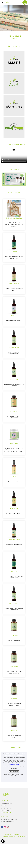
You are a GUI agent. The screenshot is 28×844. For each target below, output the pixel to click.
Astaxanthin (14, 666)
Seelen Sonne (14, 251)
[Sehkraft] (14, 721)
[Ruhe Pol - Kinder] (14, 594)
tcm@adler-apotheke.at (6, 812)
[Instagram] (5, 827)
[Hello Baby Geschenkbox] (14, 208)
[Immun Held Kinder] (14, 530)
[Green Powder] (14, 434)
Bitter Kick (14, 316)
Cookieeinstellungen (22, 836)
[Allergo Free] (14, 402)
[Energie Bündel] (14, 337)
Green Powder (14, 443)
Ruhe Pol (14, 571)
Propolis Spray (14, 477)
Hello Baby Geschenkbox (14, 218)
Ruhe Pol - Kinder (14, 603)
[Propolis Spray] (14, 467)
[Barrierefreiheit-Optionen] (3, 841)
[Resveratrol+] (14, 689)
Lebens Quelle (14, 379)
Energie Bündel (14, 347)
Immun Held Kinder (14, 539)
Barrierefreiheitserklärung (9, 836)
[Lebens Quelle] (14, 370)
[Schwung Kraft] (14, 274)
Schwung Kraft (14, 283)
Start (2, 834)
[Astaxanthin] (14, 657)
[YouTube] (8, 827)
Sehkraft (14, 731)
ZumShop (24, 2)
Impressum (8, 834)
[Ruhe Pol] (14, 561)
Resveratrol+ (14, 698)
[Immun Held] (14, 499)
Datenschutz (16, 834)
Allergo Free (14, 411)
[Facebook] (2, 827)
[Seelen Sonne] (14, 242)
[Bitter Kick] (14, 306)
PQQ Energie (14, 635)
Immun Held (14, 508)
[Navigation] (2, 2)
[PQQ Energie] (14, 626)
